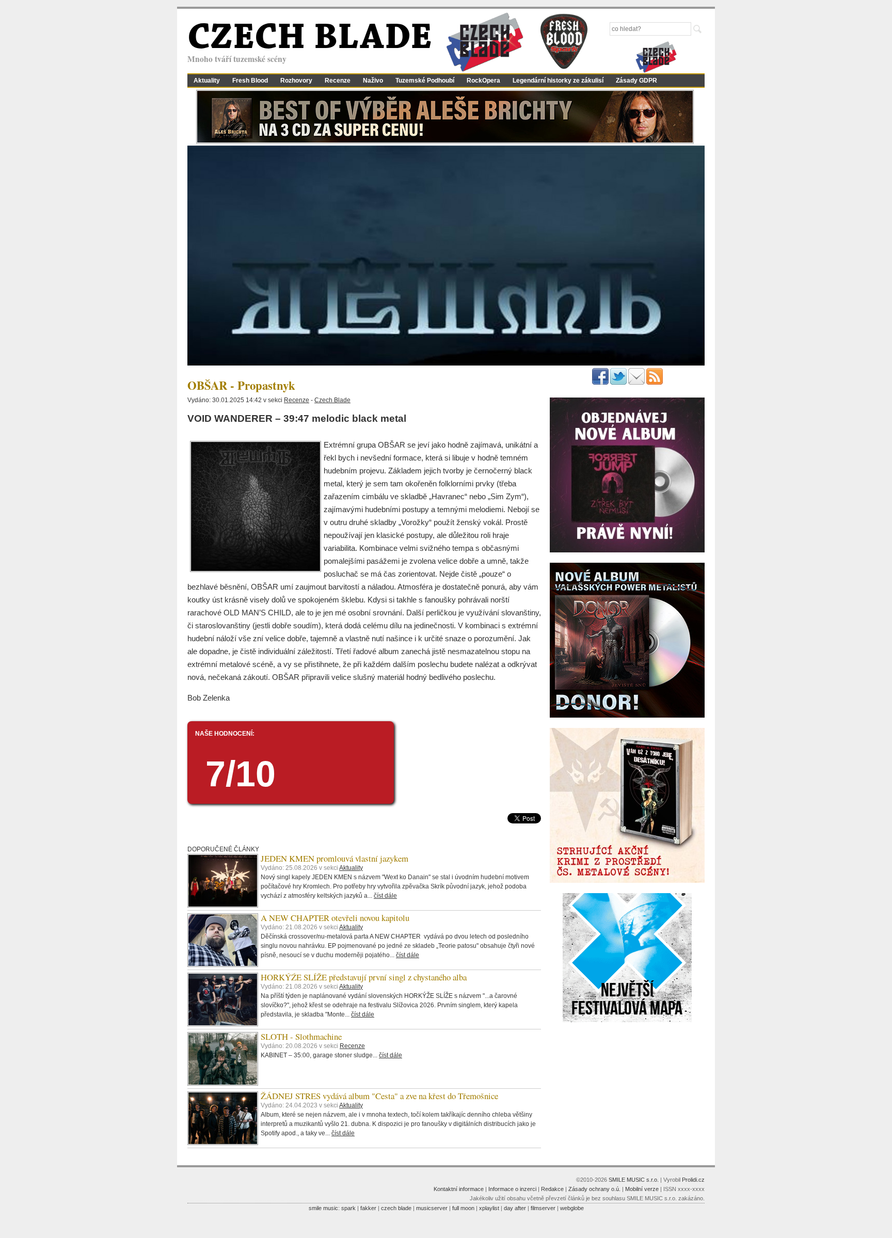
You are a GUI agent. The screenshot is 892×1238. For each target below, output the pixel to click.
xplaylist (489, 1208)
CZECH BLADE (309, 39)
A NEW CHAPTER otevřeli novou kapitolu (335, 918)
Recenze (338, 80)
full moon (463, 1208)
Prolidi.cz (693, 1180)
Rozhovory (296, 80)
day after (515, 1208)
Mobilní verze (642, 1189)
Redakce (552, 1189)
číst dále (385, 895)
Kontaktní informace (459, 1189)
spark (348, 1208)
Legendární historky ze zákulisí (558, 80)
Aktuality (207, 80)
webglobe (572, 1208)
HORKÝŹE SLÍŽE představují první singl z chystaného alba (364, 977)
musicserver (432, 1208)
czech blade (396, 1208)
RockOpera (483, 80)
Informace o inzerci (512, 1189)
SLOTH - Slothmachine (301, 1036)
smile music (323, 1208)
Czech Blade (332, 400)
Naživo (373, 80)
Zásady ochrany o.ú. (594, 1189)
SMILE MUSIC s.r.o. (634, 1180)
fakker (368, 1208)
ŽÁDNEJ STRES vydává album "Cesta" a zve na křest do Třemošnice (379, 1096)
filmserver (543, 1208)
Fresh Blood (250, 80)
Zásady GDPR (636, 80)
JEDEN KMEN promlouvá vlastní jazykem (334, 858)
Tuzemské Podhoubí (424, 80)
